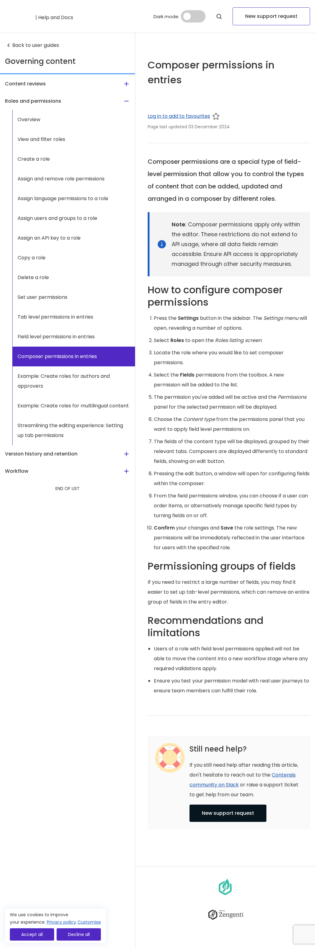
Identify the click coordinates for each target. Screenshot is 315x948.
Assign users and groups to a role (57, 218)
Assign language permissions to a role (63, 198)
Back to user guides (35, 45)
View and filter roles (41, 139)
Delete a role (33, 277)
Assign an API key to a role (49, 237)
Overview (29, 119)
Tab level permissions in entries (55, 316)
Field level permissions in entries (56, 336)
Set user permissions (42, 297)
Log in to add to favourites (179, 116)
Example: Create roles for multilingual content (73, 405)
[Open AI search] (219, 16)
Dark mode (166, 16)
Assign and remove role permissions (61, 178)
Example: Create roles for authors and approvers (64, 381)
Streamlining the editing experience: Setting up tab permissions (70, 430)
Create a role (34, 159)
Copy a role (32, 257)
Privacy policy (61, 922)
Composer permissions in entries (57, 356)
